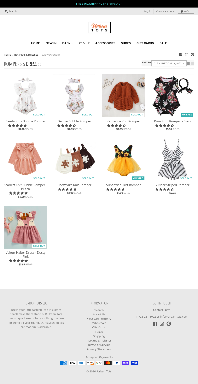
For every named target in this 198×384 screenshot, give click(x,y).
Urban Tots (104, 371)
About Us (99, 314)
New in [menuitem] (51, 43)
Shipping (99, 336)
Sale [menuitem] (163, 43)
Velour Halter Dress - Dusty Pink (25, 254)
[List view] (192, 63)
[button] (17, 125)
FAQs (99, 332)
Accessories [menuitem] (105, 43)
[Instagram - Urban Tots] (186, 54)
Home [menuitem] (35, 43)
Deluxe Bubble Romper (74, 121)
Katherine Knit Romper (123, 121)
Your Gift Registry (99, 318)
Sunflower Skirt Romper (123, 185)
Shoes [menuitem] (126, 43)
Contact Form (161, 310)
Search (99, 310)
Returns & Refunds (99, 340)
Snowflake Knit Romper (74, 185)
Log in (147, 11)
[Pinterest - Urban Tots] (192, 54)
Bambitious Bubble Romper (25, 121)
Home (7, 54)
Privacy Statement (99, 349)
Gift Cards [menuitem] (145, 43)
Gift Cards (99, 327)
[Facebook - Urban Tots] (181, 54)
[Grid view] (188, 63)
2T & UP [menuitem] (84, 43)
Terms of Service (99, 345)
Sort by (146, 62)
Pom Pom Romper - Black (172, 121)
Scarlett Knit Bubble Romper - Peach (25, 187)
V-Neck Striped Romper (172, 185)
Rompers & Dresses (26, 54)
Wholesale (99, 323)
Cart (187, 11)
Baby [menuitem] (66, 43)
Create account (165, 11)
